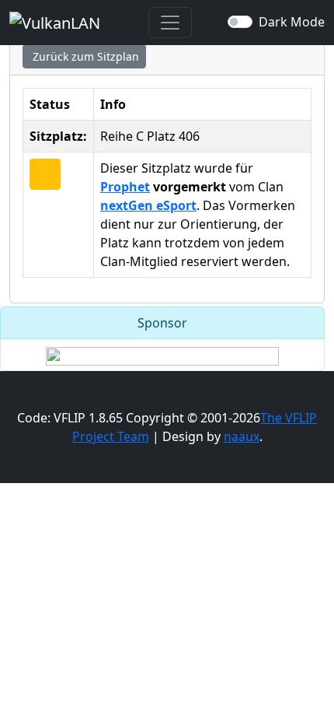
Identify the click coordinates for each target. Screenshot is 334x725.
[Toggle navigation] (170, 22)
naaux (241, 436)
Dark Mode (292, 21)
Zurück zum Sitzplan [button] (84, 56)
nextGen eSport (148, 205)
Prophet (125, 186)
